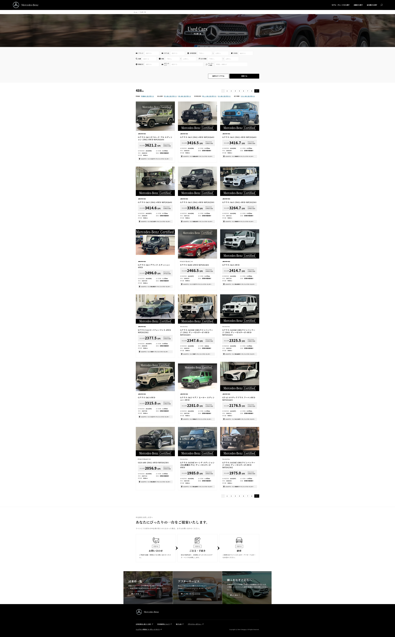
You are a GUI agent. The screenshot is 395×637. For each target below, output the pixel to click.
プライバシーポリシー (195, 624)
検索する (244, 76)
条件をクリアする (218, 76)
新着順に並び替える (147, 96)
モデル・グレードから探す (341, 5)
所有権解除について (163, 624)
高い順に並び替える (184, 96)
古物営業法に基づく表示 (143, 624)
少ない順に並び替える (248, 96)
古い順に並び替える (224, 96)
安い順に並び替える (170, 96)
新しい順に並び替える (209, 96)
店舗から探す (358, 5)
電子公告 (178, 624)
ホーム (135, 12)
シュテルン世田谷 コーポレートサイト (148, 629)
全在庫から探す (372, 5)
